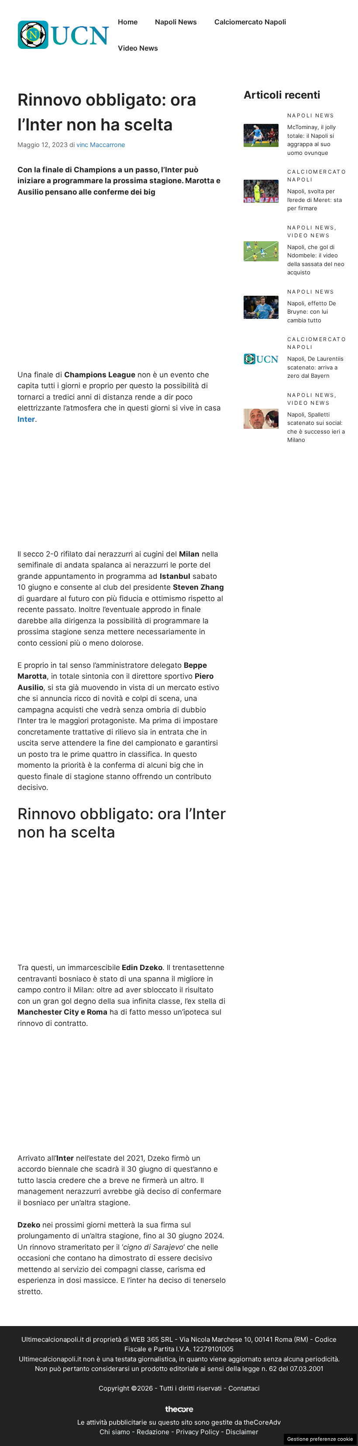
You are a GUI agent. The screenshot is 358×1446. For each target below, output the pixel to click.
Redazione (153, 1432)
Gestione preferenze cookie (320, 1439)
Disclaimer (242, 1432)
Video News (138, 48)
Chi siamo (115, 1432)
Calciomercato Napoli (250, 21)
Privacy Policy (197, 1432)
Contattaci (244, 1388)
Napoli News (176, 21)
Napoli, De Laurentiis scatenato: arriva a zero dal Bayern (315, 367)
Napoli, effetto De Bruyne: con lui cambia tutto (311, 312)
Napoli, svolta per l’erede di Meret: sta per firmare (314, 200)
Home (128, 21)
